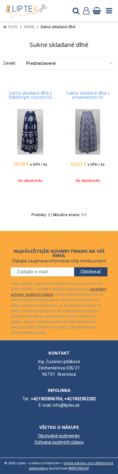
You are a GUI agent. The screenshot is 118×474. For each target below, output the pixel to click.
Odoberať (90, 271)
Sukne (29, 27)
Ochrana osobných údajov (59, 442)
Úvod (13, 27)
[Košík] (96, 10)
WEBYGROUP (78, 468)
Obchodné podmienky (59, 435)
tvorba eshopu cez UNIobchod (88, 463)
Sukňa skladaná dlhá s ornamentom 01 (88, 95)
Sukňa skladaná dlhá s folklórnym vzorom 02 (30, 95)
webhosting (38, 468)
